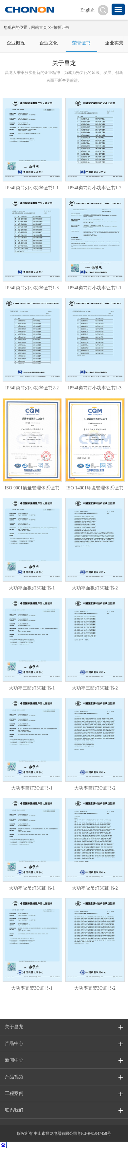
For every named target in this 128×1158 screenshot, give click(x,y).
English (87, 10)
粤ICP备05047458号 (94, 1133)
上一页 (43, 971)
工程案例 (14, 1093)
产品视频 (14, 1076)
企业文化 (48, 43)
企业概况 (16, 43)
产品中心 (14, 1043)
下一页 (85, 971)
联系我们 (14, 1110)
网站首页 (39, 27)
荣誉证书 (81, 43)
